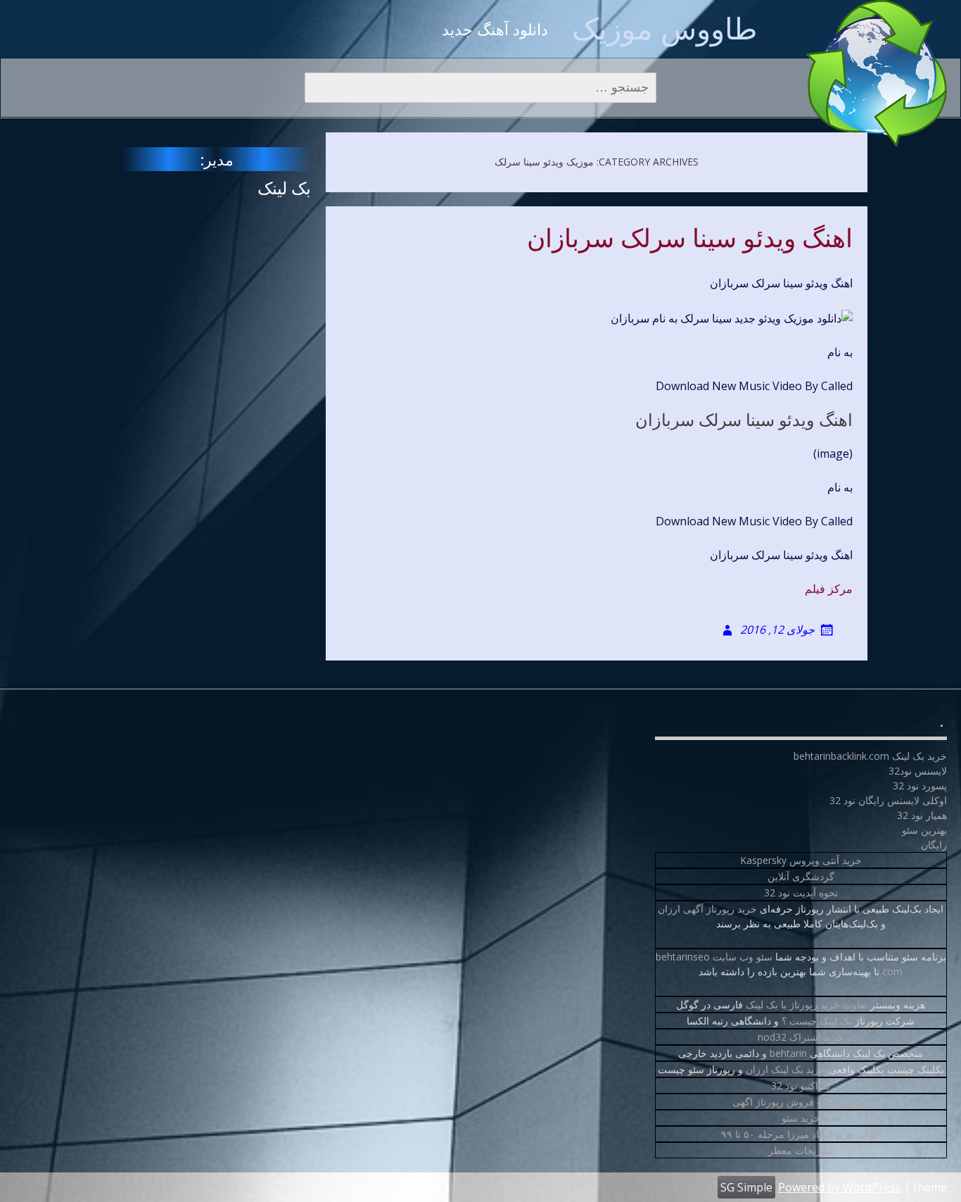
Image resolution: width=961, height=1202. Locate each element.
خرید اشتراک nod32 (801, 1037)
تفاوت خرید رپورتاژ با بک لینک (806, 1004)
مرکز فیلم (829, 588)
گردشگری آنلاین (801, 876)
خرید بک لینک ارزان (786, 1069)
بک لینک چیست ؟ (817, 1020)
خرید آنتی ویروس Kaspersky (801, 860)
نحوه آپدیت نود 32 (801, 892)
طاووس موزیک (664, 27)
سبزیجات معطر (800, 1150)
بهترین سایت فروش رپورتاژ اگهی (801, 1101)
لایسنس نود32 (918, 770)
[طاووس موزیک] (876, 73)
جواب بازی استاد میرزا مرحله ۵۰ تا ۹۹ (800, 1134)
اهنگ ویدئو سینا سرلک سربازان (690, 239)
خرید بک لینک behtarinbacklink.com (870, 756)
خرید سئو (801, 1118)
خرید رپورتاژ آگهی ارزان (707, 908)
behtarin (788, 1053)
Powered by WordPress (839, 1187)
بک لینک (284, 187)
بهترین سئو (924, 830)
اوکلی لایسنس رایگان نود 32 (888, 800)
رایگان (934, 844)
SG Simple (746, 1187)
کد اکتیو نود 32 (801, 1085)
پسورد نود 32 (920, 785)
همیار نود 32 (922, 815)
